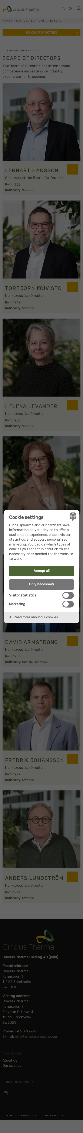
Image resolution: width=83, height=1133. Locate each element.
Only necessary (41, 584)
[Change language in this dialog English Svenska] (72, 516)
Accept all (42, 571)
